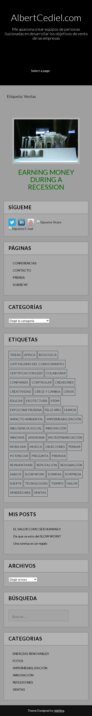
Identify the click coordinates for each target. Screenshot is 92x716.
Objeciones (55, 447)
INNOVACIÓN (23, 675)
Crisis (69, 391)
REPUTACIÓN (46, 465)
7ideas (15, 355)
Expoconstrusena (26, 410)
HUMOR (70, 410)
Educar (16, 401)
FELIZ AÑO (53, 410)
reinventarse (21, 465)
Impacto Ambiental (26, 419)
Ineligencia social (26, 428)
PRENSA (19, 277)
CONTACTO (22, 270)
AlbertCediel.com (46, 17)
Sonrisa (55, 474)
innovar (17, 437)
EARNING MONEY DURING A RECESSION (46, 179)
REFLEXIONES (23, 682)
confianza (19, 382)
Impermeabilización (63, 419)
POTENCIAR (19, 456)
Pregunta (39, 456)
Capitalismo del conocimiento (37, 364)
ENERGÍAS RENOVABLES (31, 654)
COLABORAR (56, 373)
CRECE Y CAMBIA (48, 391)
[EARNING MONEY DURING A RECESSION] (46, 140)
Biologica (48, 355)
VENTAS (19, 689)
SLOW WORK (34, 474)
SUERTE (16, 483)
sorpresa (73, 474)
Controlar (42, 382)
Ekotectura (36, 401)
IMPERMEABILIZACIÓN (30, 668)
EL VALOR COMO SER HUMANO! (37, 529)
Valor (72, 483)
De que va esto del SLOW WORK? (37, 536)
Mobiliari (18, 447)
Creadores (64, 382)
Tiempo (57, 483)
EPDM (55, 401)
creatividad (20, 391)
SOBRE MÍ (20, 285)
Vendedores (20, 492)
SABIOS (15, 474)
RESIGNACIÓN (71, 465)
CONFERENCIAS (25, 263)
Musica (36, 447)
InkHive (59, 710)
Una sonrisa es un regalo (30, 543)
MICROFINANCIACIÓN (65, 437)
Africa (30, 355)
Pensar (74, 447)
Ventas (40, 492)
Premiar (59, 456)
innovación (55, 428)
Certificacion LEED (26, 373)
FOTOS (18, 661)
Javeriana (36, 437)
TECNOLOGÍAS (36, 483)
